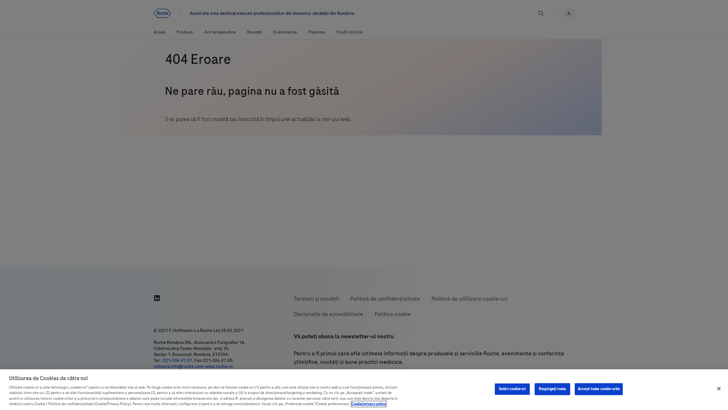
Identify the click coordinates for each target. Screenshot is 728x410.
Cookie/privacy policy (368, 404)
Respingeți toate (552, 388)
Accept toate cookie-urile (599, 388)
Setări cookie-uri (512, 388)
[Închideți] (719, 388)
